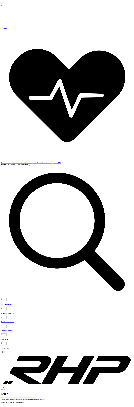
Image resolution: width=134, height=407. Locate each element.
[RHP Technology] (1, 389)
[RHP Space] (4, 389)
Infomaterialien (11, 399)
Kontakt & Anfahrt (21, 399)
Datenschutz (37, 399)
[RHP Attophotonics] (3, 389)
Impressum (30, 399)
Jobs (5, 399)
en (2, 3)
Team (2, 399)
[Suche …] (29, 165)
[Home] (67, 386)
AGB (43, 399)
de (1, 3)
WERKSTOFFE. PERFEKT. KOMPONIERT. (15, 164)
